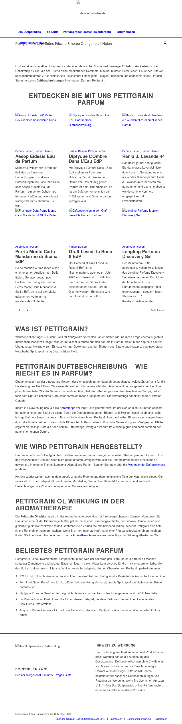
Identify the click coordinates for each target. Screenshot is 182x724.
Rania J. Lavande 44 (143, 156)
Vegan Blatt (63, 675)
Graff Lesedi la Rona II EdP (90, 253)
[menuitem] (29, 31)
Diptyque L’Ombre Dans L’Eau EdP (88, 158)
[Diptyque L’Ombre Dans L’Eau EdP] (91, 125)
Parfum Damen (24, 151)
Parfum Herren (43, 151)
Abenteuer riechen (26, 246)
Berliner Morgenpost (28, 675)
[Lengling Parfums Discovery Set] (144, 215)
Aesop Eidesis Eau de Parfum (35, 158)
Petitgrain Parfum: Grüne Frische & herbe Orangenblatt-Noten (63, 43)
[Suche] (164, 42)
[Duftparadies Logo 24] (91, 13)
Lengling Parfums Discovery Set (141, 253)
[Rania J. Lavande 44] (144, 125)
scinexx (48, 675)
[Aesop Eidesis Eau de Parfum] (37, 120)
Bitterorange (67, 408)
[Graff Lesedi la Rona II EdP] (91, 215)
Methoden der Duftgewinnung (146, 464)
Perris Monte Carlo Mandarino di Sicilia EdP (36, 256)
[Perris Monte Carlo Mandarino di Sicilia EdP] (37, 215)
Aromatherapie (82, 535)
